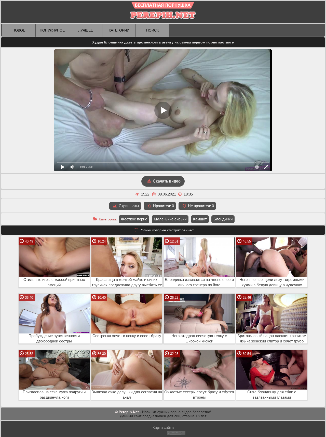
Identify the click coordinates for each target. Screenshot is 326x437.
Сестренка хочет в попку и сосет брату (126, 336)
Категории (119, 30)
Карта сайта (163, 427)
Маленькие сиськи (170, 219)
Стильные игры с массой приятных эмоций (54, 282)
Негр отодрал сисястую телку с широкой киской (199, 338)
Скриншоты (128, 206)
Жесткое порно (134, 219)
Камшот (200, 219)
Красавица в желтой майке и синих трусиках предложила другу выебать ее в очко (127, 282)
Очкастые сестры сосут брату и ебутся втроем (199, 394)
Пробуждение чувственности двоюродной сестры (54, 338)
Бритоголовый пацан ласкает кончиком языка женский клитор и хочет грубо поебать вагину (271, 338)
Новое (18, 30)
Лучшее (85, 30)
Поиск (152, 30)
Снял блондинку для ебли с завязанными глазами (271, 394)
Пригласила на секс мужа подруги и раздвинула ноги (54, 394)
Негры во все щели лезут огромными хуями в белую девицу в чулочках (271, 282)
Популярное (52, 30)
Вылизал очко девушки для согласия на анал (126, 394)
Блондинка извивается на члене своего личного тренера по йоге (199, 282)
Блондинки (223, 219)
